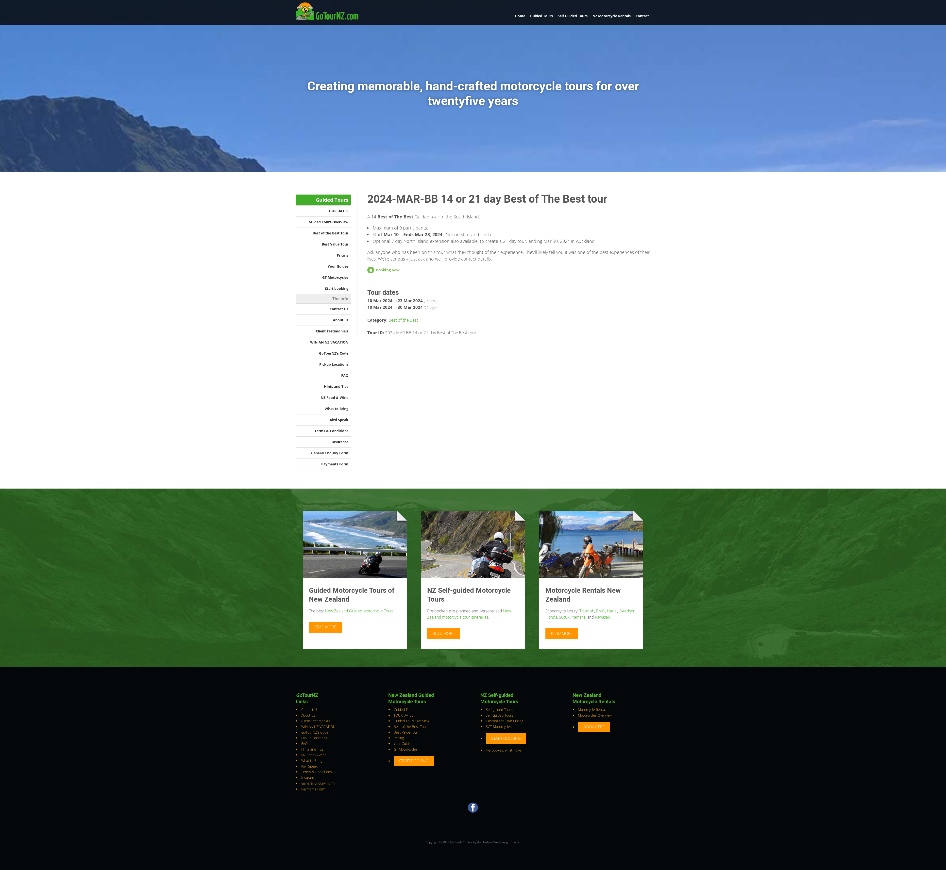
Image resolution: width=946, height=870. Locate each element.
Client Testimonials (332, 331)
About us (340, 320)
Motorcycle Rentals (592, 709)
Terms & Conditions (331, 430)
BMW (600, 611)
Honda (551, 617)
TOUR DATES (337, 211)
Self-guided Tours (499, 709)
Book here (594, 727)
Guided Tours (541, 16)
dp (479, 842)
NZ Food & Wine (334, 397)
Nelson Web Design (496, 842)
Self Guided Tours (573, 16)
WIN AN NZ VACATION (329, 342)
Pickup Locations (333, 364)
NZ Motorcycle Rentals (611, 16)
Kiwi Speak (339, 419)
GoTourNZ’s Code (333, 353)
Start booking (336, 288)
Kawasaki (603, 617)
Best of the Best (403, 320)
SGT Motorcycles (499, 726)
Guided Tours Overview (328, 222)
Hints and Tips (336, 386)
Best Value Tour (335, 244)
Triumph (586, 611)
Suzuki (564, 617)
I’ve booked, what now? (503, 750)
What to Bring (336, 408)
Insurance (340, 442)
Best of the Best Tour (330, 233)
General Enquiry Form (329, 453)
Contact (642, 16)
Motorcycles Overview (595, 715)
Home (520, 16)
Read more (325, 627)
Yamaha (579, 617)
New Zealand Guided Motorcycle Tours (359, 611)
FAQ (344, 375)
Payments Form (334, 464)
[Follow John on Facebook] (473, 811)
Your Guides (338, 266)
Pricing (342, 255)
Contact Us (339, 309)
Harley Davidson (621, 611)
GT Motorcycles (335, 277)
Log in (517, 842)
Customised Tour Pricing (504, 721)
